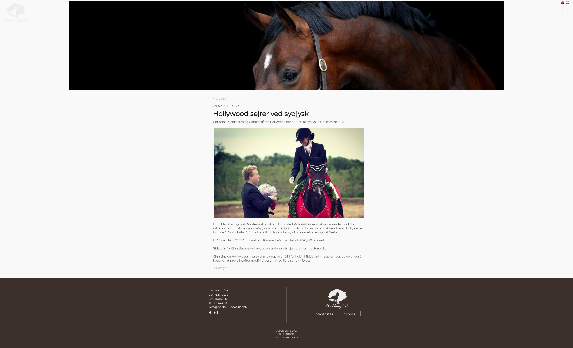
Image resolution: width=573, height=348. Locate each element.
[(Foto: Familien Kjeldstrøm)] (289, 173)
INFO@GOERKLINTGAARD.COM (228, 307)
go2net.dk (292, 337)
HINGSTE (551, 12)
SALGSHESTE (528, 12)
